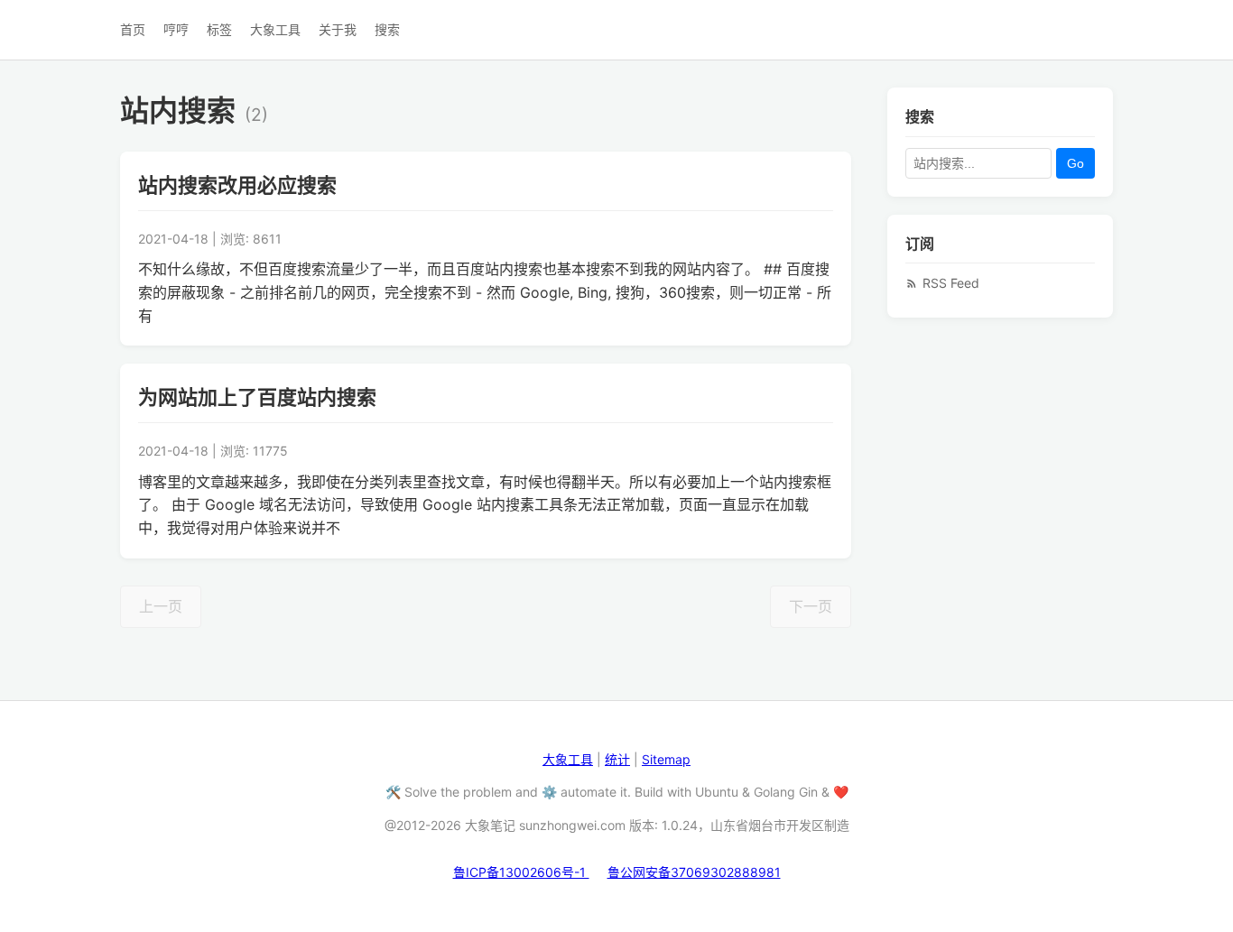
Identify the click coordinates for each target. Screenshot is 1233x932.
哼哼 (176, 29)
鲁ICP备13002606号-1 (521, 872)
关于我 (338, 29)
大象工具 (275, 29)
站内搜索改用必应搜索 (237, 185)
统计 (617, 759)
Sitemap (666, 759)
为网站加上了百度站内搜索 (257, 397)
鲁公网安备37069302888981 (694, 872)
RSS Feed (950, 283)
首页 (132, 29)
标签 (219, 29)
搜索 (387, 29)
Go (1075, 162)
